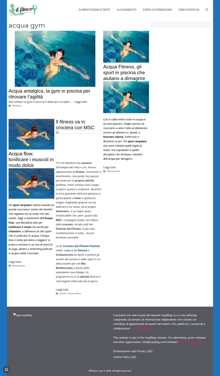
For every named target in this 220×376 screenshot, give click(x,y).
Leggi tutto (80, 101)
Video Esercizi (188, 9)
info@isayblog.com (142, 328)
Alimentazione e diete (94, 9)
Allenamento (126, 9)
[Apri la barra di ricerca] (206, 10)
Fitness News (74, 293)
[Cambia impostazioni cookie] (6, 369)
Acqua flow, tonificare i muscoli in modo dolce (31, 159)
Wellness (16, 105)
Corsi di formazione (157, 9)
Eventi (63, 293)
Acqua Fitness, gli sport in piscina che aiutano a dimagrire (124, 72)
